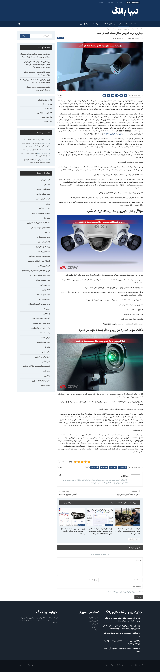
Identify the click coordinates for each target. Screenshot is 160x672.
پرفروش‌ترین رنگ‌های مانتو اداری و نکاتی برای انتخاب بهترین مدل (36, 144)
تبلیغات (101, 2)
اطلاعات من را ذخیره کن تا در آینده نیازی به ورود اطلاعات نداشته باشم (123, 592)
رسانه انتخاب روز (44, 299)
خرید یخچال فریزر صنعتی (41, 323)
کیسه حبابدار (45, 179)
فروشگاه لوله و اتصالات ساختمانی (39, 261)
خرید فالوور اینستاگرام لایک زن (40, 275)
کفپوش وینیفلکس (44, 266)
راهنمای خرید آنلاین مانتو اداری (34, 139)
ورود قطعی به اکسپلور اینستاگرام (39, 304)
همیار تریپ (46, 371)
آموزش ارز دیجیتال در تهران (41, 380)
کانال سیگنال (46, 361)
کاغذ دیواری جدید (44, 251)
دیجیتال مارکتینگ (109, 24)
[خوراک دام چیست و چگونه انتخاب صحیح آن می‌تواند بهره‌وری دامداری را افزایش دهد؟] (127, 517)
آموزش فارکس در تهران (42, 356)
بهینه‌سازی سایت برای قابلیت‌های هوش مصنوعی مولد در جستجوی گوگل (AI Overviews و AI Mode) (37, 64)
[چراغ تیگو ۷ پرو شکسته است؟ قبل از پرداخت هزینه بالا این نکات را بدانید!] (72, 517)
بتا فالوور (47, 375)
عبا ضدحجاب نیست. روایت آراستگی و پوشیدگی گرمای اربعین (37, 89)
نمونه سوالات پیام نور (43, 194)
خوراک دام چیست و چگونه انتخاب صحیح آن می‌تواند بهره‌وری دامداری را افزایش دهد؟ (35, 55)
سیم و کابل (46, 309)
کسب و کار (123, 24)
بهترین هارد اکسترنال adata (40, 328)
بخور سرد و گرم (45, 332)
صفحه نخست (136, 24)
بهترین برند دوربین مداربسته (113, 133)
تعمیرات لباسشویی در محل (41, 213)
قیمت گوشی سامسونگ (42, 189)
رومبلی (47, 203)
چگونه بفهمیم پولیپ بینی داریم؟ (32, 149)
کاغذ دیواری (46, 289)
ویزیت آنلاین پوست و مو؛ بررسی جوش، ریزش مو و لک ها (37, 73)
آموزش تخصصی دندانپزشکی (40, 318)
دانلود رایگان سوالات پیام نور (40, 227)
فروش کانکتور (45, 337)
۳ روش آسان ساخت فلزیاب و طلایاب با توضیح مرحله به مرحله (37, 161)
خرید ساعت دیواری (43, 237)
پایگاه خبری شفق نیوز (43, 246)
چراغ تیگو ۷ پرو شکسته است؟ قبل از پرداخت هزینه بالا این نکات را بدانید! (35, 81)
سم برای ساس (45, 285)
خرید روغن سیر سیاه (43, 294)
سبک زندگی (84, 24)
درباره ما (119, 2)
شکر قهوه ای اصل (44, 242)
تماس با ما (110, 2)
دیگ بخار (47, 218)
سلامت (47, 108)
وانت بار (47, 347)
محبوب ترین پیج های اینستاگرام (39, 256)
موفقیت (96, 24)
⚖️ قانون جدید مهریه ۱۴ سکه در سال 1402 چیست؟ (35, 154)
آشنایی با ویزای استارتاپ (68, 494)
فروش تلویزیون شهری (43, 199)
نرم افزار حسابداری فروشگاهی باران (38, 222)
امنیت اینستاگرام (44, 208)
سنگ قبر (47, 184)
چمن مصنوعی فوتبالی (43, 280)
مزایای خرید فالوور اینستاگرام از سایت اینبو (36, 270)
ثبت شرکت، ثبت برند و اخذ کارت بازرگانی (36, 366)
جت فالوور (46, 313)
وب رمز (47, 232)
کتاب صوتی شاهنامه (43, 342)
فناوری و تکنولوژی (43, 113)
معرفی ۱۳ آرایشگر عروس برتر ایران (128, 494)
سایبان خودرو (45, 352)
